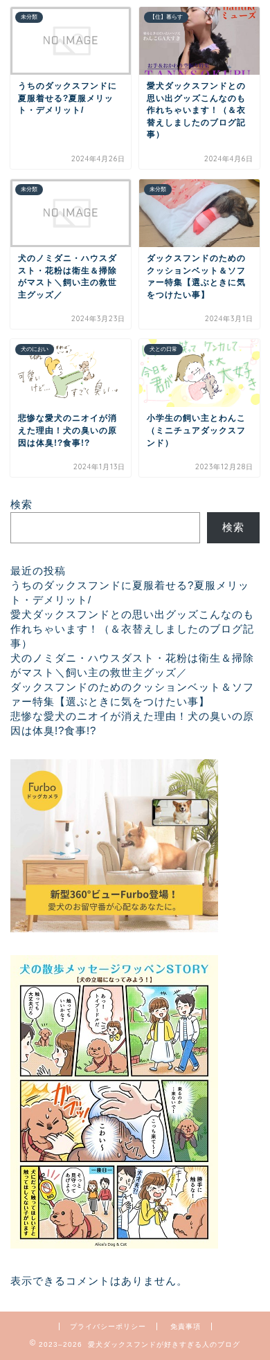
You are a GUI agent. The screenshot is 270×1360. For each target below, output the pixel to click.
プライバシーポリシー (108, 1326)
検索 (21, 504)
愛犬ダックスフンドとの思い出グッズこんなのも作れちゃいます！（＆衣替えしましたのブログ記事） (132, 628)
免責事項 (185, 1326)
